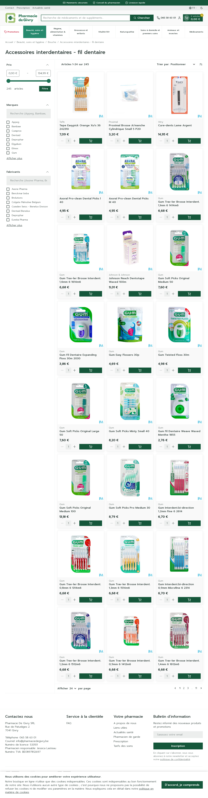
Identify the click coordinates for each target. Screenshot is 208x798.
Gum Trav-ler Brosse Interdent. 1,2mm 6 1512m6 (80, 662)
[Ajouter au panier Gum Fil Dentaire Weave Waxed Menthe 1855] (189, 446)
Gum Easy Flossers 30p (124, 355)
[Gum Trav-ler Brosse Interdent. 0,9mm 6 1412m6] (130, 630)
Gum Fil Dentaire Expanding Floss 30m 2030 (78, 356)
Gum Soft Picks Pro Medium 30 (129, 508)
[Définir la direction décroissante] (201, 64)
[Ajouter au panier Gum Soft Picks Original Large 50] (90, 446)
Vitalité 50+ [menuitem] (106, 32)
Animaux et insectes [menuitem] (176, 32)
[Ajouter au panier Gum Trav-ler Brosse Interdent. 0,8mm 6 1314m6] (90, 600)
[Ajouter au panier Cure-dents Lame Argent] (189, 141)
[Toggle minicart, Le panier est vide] (186, 18)
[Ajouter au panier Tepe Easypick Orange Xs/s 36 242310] (90, 141)
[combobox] (85, 18)
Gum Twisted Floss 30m (173, 355)
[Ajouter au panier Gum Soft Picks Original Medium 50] (189, 294)
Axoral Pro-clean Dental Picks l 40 (80, 200)
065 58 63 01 (28, 738)
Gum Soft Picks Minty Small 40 (129, 431)
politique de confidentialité (175, 759)
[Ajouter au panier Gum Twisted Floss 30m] (189, 370)
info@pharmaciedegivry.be (32, 741)
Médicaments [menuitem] (198, 32)
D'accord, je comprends (182, 785)
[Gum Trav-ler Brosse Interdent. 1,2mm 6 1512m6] (81, 630)
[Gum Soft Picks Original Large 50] (81, 401)
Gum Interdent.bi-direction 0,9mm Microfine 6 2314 (176, 586)
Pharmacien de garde (127, 737)
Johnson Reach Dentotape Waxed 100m (126, 280)
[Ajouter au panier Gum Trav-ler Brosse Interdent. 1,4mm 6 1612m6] (189, 676)
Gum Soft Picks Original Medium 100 (75, 509)
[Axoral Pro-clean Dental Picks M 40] (130, 172)
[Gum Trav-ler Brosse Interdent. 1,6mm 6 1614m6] (81, 248)
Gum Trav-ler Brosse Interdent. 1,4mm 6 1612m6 (179, 662)
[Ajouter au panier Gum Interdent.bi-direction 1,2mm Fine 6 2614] (189, 523)
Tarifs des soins (123, 746)
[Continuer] (200, 688)
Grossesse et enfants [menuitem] (83, 32)
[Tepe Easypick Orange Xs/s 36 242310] (81, 95)
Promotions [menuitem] (13, 31)
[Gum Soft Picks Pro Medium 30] (130, 477)
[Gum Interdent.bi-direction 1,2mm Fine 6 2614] (179, 477)
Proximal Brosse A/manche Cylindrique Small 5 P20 (127, 127)
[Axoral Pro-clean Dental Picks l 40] (81, 172)
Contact (9, 8)
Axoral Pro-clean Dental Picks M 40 (129, 200)
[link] (176, 688)
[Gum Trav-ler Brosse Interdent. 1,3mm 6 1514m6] (130, 554)
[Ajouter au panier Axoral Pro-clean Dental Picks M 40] (140, 217)
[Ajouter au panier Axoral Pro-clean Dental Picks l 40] (90, 217)
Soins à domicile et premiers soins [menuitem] (151, 32)
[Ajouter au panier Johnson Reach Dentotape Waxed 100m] (140, 294)
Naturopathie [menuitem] (129, 32)
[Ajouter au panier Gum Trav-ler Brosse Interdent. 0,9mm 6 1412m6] (140, 676)
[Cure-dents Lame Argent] (179, 95)
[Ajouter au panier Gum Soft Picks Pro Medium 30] (140, 523)
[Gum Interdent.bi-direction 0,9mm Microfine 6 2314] (179, 554)
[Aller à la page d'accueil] (21, 18)
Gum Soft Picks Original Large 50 (79, 433)
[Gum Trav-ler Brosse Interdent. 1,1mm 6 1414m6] (179, 172)
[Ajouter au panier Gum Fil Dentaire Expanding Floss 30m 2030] (90, 370)
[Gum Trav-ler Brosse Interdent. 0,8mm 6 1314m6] (81, 554)
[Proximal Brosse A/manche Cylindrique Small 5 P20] (130, 95)
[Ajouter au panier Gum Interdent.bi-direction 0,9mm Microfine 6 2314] (189, 600)
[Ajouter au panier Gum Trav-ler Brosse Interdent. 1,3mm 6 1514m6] (140, 600)
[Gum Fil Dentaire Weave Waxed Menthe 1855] (179, 401)
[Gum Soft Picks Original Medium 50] (179, 248)
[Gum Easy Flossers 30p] (130, 324)
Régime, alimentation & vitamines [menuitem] (59, 32)
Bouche (52, 42)
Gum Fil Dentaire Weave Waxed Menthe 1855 (179, 433)
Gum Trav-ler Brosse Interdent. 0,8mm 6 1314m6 (80, 586)
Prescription (23, 8)
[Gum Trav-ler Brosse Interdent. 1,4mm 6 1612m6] (179, 630)
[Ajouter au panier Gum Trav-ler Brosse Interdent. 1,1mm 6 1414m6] (189, 217)
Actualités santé (41, 8)
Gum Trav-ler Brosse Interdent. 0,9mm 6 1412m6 (129, 662)
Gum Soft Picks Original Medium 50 (173, 280)
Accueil (9, 42)
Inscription (178, 746)
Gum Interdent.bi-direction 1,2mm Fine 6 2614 (176, 509)
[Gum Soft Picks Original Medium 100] (81, 477)
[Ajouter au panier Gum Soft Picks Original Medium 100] (90, 523)
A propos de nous (125, 723)
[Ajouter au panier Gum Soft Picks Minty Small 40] (140, 446)
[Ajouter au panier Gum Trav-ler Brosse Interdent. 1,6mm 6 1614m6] (90, 294)
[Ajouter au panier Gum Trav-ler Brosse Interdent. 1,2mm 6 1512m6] (90, 676)
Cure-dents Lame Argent (175, 125)
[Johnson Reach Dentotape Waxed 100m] (130, 248)
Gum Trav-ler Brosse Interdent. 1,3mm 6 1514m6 (129, 586)
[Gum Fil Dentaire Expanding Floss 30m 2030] (81, 324)
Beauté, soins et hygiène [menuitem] (36, 32)
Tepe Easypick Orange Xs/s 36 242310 (80, 127)
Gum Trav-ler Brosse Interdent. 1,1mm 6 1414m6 (179, 203)
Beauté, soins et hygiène (30, 42)
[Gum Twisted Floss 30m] (179, 324)
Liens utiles (120, 728)
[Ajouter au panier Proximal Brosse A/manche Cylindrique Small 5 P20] (140, 141)
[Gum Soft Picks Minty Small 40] (130, 401)
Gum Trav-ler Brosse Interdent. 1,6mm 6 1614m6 (80, 280)
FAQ (68, 723)
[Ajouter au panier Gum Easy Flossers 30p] (140, 370)
